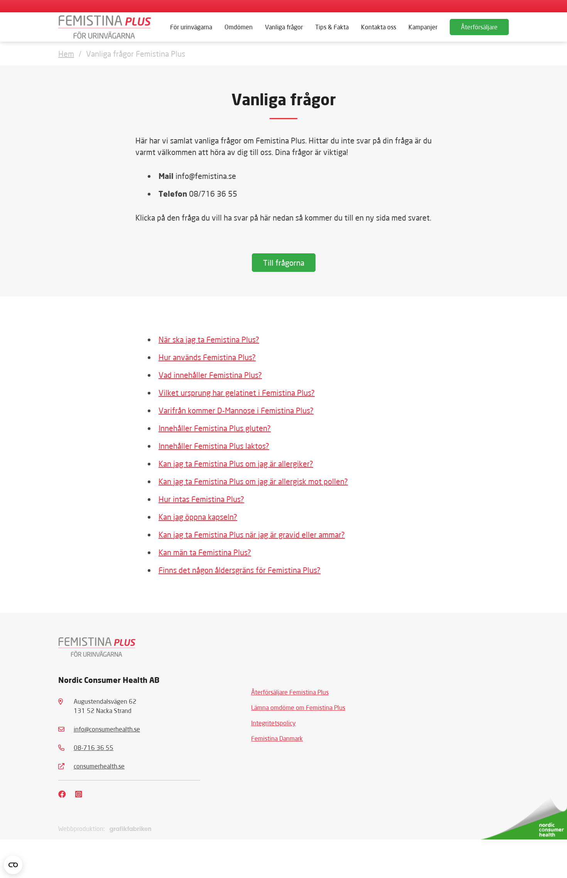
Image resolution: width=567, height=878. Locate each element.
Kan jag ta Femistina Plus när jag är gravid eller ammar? (252, 534)
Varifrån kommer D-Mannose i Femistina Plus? (236, 410)
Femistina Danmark (277, 738)
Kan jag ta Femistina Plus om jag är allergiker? (236, 463)
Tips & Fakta (332, 26)
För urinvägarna (191, 26)
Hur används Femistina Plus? (207, 357)
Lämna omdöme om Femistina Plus (298, 707)
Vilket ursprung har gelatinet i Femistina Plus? (237, 392)
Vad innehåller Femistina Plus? (210, 374)
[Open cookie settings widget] (13, 865)
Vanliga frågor (284, 26)
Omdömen (238, 26)
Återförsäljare (479, 26)
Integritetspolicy (273, 722)
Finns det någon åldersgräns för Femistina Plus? (240, 570)
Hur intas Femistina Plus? (201, 499)
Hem (66, 53)
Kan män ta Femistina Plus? (205, 552)
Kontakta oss (378, 26)
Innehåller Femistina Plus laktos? (214, 445)
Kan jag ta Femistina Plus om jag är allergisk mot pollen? (253, 481)
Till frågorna (283, 262)
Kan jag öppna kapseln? (198, 516)
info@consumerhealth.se (107, 729)
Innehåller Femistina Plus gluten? (215, 428)
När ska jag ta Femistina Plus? (209, 339)
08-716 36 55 (93, 747)
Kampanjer (422, 26)
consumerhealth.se (99, 766)
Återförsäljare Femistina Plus (290, 692)
